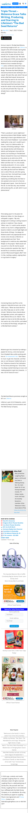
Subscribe (15, 3)
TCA (8, 34)
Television (11, 34)
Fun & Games (6, 7)
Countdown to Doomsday (10, 531)
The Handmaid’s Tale (11, 356)
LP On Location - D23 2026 (10, 535)
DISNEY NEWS (5, 537)
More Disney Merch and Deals (14, 581)
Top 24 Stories (22, 7)
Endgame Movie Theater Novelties (13, 523)
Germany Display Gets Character (12, 529)
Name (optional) (14, 612)
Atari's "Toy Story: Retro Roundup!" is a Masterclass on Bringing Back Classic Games (14, 747)
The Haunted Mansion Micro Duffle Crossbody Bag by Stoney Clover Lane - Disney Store (14, 576)
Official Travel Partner (14, 605)
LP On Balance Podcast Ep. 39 (11, 533)
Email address (14, 618)
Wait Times (13, 7)
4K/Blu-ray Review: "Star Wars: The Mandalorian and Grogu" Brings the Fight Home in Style (14, 740)
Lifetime (5, 34)
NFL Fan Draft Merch (9, 527)
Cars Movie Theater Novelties (11, 525)
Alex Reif (5, 30)
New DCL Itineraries (9, 521)
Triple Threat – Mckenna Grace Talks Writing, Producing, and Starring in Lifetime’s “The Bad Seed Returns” (13, 18)
